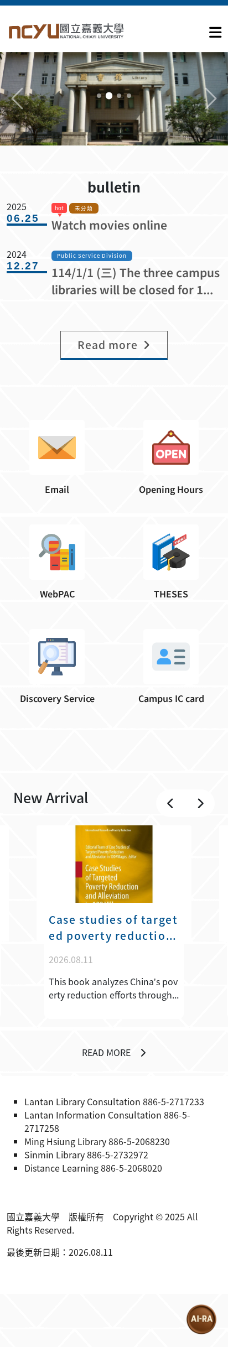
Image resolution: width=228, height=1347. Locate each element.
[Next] (200, 803)
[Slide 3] (119, 95)
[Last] (170, 803)
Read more (106, 1052)
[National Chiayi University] (66, 30)
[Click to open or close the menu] (215, 30)
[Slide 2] (109, 96)
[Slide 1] (99, 95)
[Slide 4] (129, 95)
